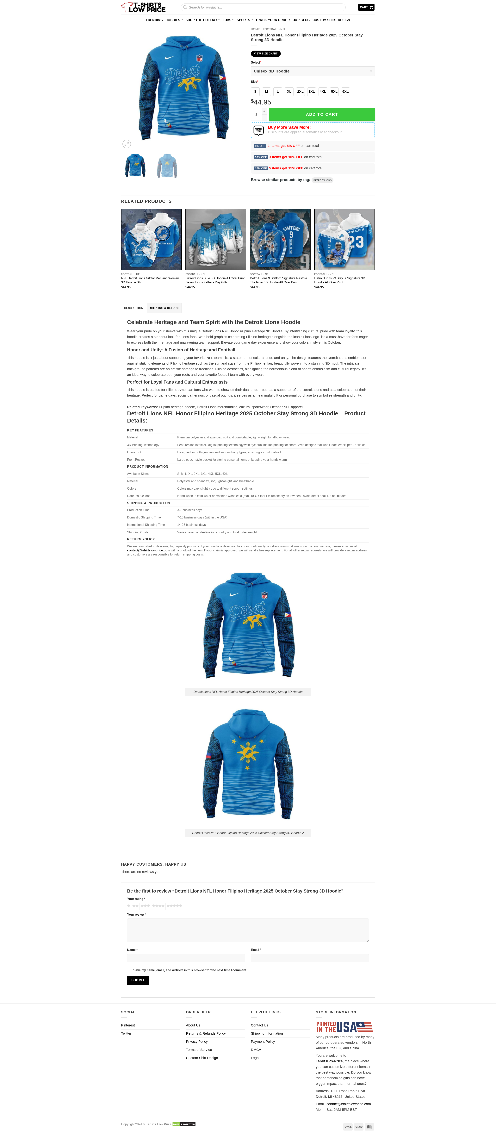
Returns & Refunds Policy (206, 1033)
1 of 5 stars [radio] (128, 906)
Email (256, 949)
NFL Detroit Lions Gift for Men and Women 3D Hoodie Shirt (150, 280)
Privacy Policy (197, 1042)
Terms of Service (199, 1050)
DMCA (256, 1050)
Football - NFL (274, 29)
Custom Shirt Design (331, 20)
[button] (366, 7)
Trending (154, 20)
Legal (255, 1058)
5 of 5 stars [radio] (173, 906)
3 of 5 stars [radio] (145, 906)
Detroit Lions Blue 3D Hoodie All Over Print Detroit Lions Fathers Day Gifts (215, 280)
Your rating (136, 898)
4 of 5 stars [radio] (157, 906)
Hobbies (172, 20)
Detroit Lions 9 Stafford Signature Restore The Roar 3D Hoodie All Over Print (278, 280)
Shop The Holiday (201, 20)
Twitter (126, 1033)
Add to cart (322, 114)
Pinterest (128, 1025)
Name (132, 949)
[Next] (237, 87)
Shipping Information (267, 1033)
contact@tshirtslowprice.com (348, 1104)
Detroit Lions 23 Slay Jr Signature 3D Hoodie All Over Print (339, 280)
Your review (136, 914)
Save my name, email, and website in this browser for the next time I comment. (190, 970)
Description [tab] (133, 308)
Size (254, 81)
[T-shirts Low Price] (143, 7)
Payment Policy (263, 1042)
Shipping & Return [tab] (164, 308)
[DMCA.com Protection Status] (184, 1124)
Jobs (227, 20)
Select (256, 62)
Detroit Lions (322, 180)
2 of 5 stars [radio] (135, 906)
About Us (193, 1025)
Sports (243, 20)
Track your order (273, 20)
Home (255, 29)
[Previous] (128, 87)
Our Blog (301, 20)
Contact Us (259, 1025)
